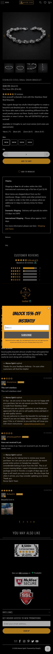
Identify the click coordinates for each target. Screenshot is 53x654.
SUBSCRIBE (26, 335)
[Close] (48, 308)
